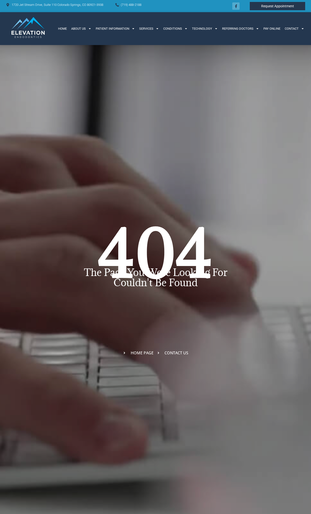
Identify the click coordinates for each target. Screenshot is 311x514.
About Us (78, 28)
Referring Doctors (237, 28)
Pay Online (271, 28)
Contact (292, 28)
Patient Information (112, 28)
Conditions (172, 28)
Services (146, 28)
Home (62, 28)
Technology (202, 28)
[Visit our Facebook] (236, 6)
